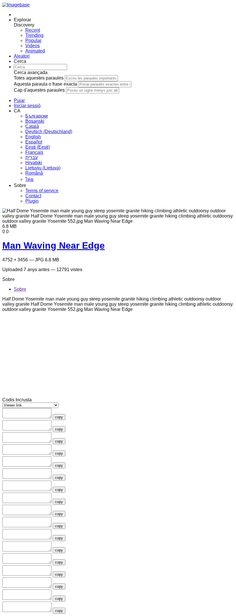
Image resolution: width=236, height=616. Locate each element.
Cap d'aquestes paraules (39, 90)
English (33, 136)
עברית (31, 157)
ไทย (29, 179)
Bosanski (34, 121)
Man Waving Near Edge (53, 245)
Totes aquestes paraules (39, 77)
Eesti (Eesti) (37, 147)
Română (34, 173)
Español (33, 141)
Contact (33, 195)
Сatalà (32, 126)
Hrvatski (33, 162)
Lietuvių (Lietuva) (42, 167)
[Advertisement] (118, 357)
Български (36, 116)
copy (59, 417)
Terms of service (41, 190)
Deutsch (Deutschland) (48, 131)
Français (34, 152)
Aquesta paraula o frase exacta (45, 84)
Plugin (32, 201)
